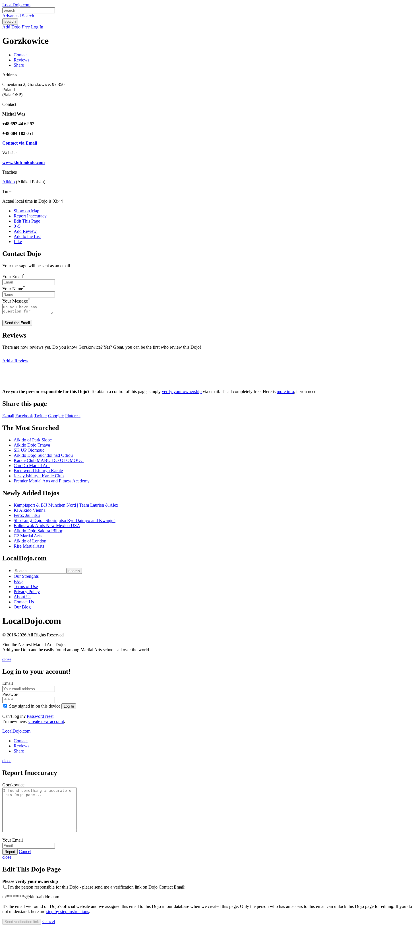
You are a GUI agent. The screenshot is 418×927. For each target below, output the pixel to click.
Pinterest (72, 415)
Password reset (40, 716)
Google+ (56, 415)
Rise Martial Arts (29, 546)
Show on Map (26, 210)
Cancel (25, 851)
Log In (37, 26)
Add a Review (15, 360)
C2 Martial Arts (28, 535)
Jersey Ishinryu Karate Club (39, 475)
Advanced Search (18, 15)
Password (11, 694)
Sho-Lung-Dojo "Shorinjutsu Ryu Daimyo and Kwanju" (64, 520)
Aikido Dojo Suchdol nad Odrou (43, 455)
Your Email (12, 276)
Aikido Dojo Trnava (32, 445)
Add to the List (27, 236)
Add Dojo (16, 26)
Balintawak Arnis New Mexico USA (47, 525)
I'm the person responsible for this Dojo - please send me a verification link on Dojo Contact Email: (96, 887)
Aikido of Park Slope (33, 439)
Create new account (46, 721)
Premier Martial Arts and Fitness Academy (52, 480)
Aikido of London (30, 540)
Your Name (12, 288)
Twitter (40, 415)
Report (10, 852)
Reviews (21, 59)
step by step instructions (67, 911)
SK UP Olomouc (29, 450)
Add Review (25, 231)
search (10, 21)
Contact (21, 54)
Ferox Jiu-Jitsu (27, 515)
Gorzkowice (13, 784)
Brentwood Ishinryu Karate (38, 470)
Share (19, 65)
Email (7, 683)
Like (18, 241)
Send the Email (17, 323)
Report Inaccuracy (30, 215)
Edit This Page (27, 221)
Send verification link (22, 922)
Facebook (24, 415)
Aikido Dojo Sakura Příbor (38, 530)
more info (285, 391)
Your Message (15, 301)
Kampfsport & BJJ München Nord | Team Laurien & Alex (66, 505)
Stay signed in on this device (34, 706)
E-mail (8, 415)
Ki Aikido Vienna (29, 510)
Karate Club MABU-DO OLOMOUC (49, 460)
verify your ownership (182, 391)
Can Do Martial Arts (32, 465)
